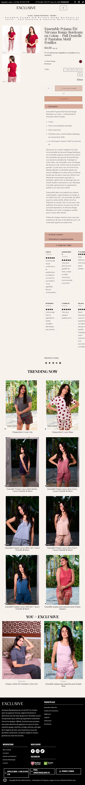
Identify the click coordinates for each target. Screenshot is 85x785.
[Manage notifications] (5, 780)
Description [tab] (53, 106)
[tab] (63, 106)
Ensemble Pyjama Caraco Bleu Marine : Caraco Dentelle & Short (22, 490)
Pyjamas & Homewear (41, 15)
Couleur (47, 61)
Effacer (80, 79)
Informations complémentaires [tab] (60, 239)
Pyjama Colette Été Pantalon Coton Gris (22, 684)
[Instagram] (79, 2)
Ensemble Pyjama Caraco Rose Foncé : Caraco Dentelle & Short (62, 490)
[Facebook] (75, 2)
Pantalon (53, 15)
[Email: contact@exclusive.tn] (32, 771)
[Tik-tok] (83, 2)
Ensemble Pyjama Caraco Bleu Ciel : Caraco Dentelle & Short (22, 549)
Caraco (63, 681)
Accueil (30, 15)
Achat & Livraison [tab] (55, 234)
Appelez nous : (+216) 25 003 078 (15, 2)
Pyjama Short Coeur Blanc (62, 432)
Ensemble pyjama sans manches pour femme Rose (63, 685)
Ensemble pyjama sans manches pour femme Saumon (63, 608)
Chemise (21, 681)
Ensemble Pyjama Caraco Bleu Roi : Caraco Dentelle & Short (22, 608)
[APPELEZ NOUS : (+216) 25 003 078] (5, 773)
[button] (63, 8)
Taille (46, 69)
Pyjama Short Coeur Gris (22, 432)
